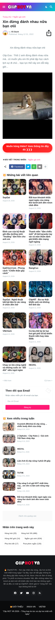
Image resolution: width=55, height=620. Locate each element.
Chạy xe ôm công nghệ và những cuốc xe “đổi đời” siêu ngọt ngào (14, 367)
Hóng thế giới (12, 538)
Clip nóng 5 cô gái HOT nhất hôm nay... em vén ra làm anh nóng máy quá (33, 485)
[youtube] (27, 593)
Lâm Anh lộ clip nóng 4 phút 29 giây (33, 461)
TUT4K (20, 473)
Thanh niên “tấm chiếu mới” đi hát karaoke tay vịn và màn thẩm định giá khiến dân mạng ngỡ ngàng (40, 236)
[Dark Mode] (46, 7)
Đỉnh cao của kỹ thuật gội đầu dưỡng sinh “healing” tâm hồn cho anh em (14, 235)
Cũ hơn (47, 380)
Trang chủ (7, 17)
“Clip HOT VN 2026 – (12, 611)
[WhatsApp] (33, 166)
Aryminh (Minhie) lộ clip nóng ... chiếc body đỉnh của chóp (32, 425)
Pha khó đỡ (11, 544)
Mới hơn (7, 380)
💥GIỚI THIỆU (16, 607)
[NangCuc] (40, 257)
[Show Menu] (3, 7)
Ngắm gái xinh (19, 17)
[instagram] (33, 593)
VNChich (7, 331)
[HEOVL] (40, 354)
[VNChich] (14, 320)
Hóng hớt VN (29, 533)
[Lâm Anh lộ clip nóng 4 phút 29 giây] (9, 462)
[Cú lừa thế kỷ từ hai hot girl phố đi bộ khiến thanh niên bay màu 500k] (40, 320)
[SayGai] (14, 187)
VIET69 (42, 607)
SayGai (6, 197)
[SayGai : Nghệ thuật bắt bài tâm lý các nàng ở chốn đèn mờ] (14, 289)
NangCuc (33, 268)
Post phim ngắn (32, 544)
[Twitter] (28, 166)
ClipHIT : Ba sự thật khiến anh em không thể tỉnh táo (39, 302)
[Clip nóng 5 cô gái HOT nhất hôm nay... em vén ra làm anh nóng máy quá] (9, 486)
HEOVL (32, 365)
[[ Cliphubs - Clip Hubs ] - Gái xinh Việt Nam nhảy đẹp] (9, 438)
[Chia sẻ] (50, 33)
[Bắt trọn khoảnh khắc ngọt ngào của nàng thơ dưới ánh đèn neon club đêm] (40, 187)
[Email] (39, 166)
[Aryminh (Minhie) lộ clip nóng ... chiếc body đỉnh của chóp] (9, 426)
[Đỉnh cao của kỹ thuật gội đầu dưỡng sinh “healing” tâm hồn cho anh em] (14, 221)
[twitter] (21, 593)
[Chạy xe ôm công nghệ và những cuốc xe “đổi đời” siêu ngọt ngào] (14, 354)
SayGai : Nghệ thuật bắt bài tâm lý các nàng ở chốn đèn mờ (14, 302)
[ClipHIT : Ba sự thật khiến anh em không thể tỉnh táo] (40, 289)
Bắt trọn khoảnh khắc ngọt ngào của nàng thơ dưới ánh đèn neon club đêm (40, 201)
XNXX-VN (31, 607)
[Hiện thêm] (45, 166)
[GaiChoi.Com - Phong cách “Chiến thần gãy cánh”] (14, 257)
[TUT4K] (9, 474)
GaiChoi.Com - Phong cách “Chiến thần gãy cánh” (14, 270)
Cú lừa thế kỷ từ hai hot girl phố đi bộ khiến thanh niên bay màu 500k (40, 335)
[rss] (39, 593)
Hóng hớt (11, 533)
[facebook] (15, 593)
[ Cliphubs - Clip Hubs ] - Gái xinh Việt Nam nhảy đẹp (32, 437)
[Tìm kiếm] (51, 7)
